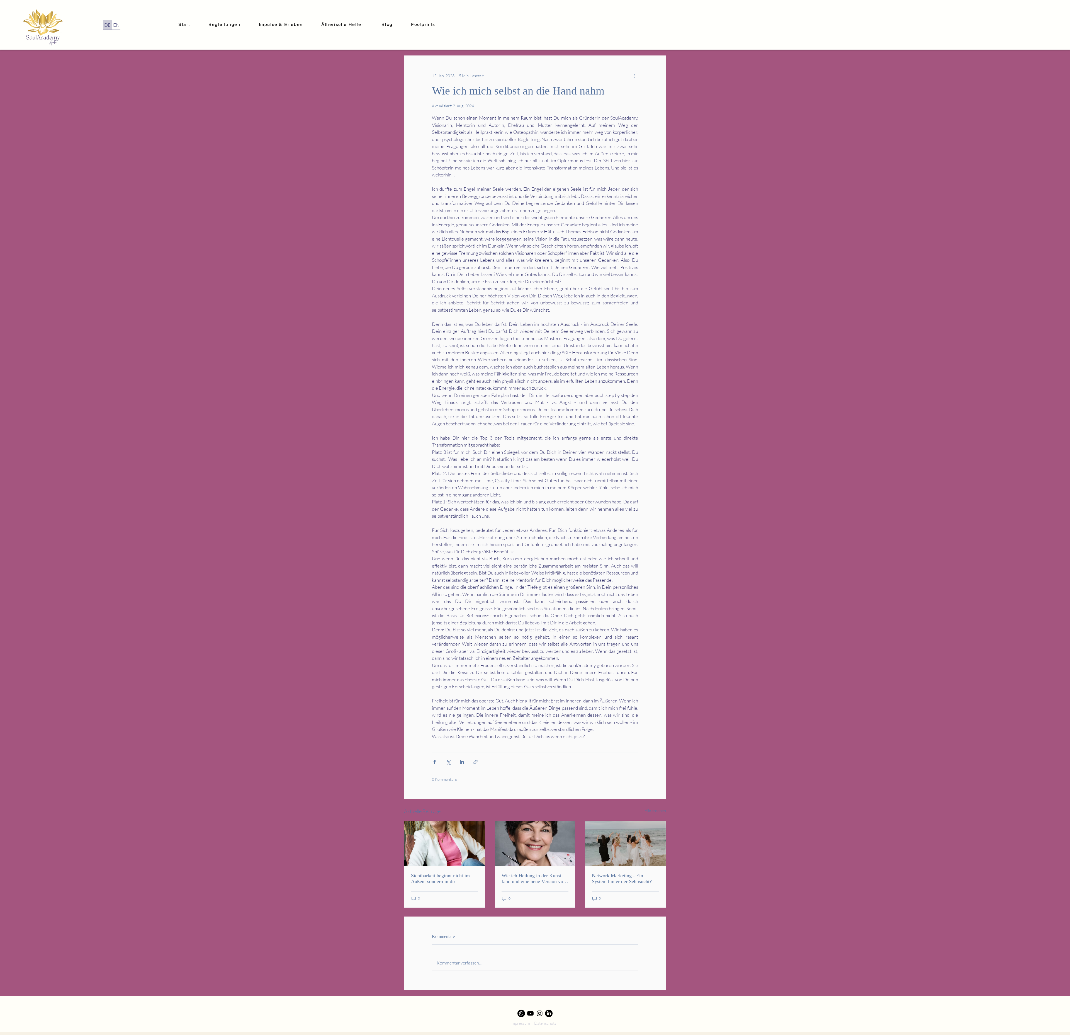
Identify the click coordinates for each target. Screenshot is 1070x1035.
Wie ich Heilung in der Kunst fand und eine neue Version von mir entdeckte (534, 878)
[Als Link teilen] (475, 762)
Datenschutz (545, 1023)
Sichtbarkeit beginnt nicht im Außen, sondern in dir (440, 878)
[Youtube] (530, 1013)
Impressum (520, 1023)
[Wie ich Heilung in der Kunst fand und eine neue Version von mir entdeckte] (535, 843)
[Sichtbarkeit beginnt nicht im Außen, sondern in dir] (444, 843)
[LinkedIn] (549, 1013)
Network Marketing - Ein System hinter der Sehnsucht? (622, 878)
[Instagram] (539, 1013)
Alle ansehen (655, 810)
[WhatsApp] (521, 1013)
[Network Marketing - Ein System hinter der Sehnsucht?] (625, 843)
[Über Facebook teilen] (434, 762)
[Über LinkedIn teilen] (462, 762)
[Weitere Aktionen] (634, 75)
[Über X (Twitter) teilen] (448, 762)
